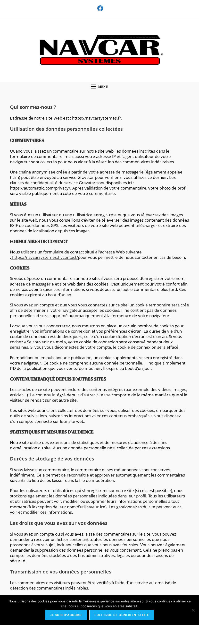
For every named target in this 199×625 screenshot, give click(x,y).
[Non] (193, 610)
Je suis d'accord (66, 615)
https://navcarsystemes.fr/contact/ (44, 257)
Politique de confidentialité (121, 615)
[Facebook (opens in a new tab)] (99, 8)
